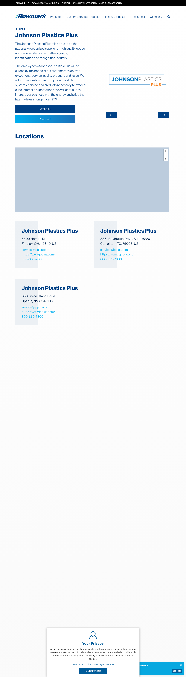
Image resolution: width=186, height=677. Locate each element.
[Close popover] (181, 665)
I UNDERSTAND (93, 671)
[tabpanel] (137, 80)
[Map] (92, 179)
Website (45, 109)
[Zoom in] (166, 151)
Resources (138, 16)
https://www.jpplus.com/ (38, 254)
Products (55, 16)
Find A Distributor (115, 16)
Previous (111, 115)
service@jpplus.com (35, 250)
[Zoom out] (166, 155)
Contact (45, 119)
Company (156, 16)
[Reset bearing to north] (166, 159)
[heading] (144, 665)
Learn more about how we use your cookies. (93, 664)
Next (163, 115)
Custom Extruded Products (83, 16)
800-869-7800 (32, 259)
